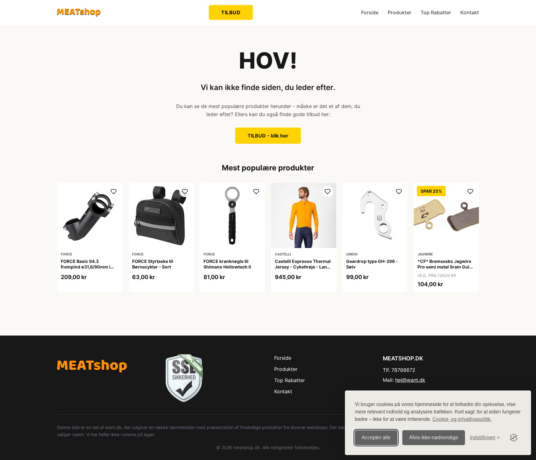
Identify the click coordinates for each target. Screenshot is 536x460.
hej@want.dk (410, 380)
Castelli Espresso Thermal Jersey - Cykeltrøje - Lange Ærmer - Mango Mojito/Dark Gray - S (303, 270)
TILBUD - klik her (268, 136)
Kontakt (469, 12)
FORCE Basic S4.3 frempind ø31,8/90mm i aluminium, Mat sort (85, 267)
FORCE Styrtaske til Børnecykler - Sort (152, 264)
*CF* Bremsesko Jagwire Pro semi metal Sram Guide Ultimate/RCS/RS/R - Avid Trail (446, 270)
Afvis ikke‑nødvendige (433, 437)
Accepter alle (376, 437)
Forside (369, 12)
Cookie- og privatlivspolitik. (462, 418)
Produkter (399, 12)
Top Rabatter (436, 12)
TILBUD (230, 12)
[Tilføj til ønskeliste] (113, 191)
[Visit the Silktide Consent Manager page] (513, 437)
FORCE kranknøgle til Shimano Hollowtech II (227, 264)
